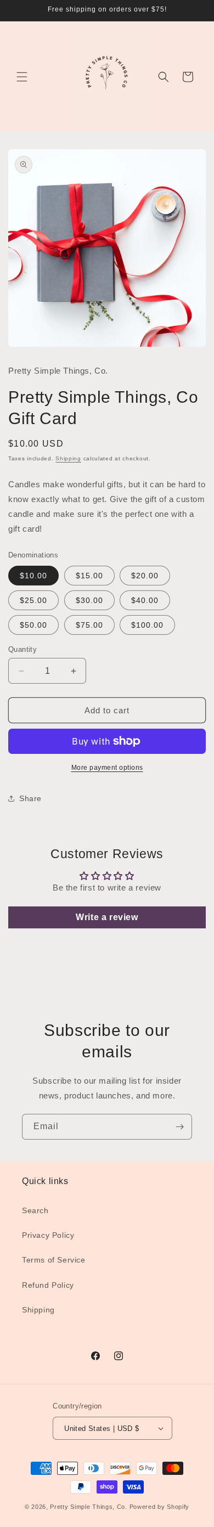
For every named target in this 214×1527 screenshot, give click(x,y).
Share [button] (30, 798)
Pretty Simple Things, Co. (88, 1506)
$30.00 (89, 600)
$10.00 (33, 575)
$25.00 (33, 600)
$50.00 (33, 625)
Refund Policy (48, 1285)
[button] (22, 77)
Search (35, 1210)
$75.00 (89, 625)
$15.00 (89, 575)
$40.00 (145, 600)
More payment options (107, 767)
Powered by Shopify (159, 1506)
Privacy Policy (48, 1235)
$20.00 (145, 575)
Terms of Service (54, 1259)
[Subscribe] (179, 1127)
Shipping (68, 458)
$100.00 (147, 625)
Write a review (107, 917)
